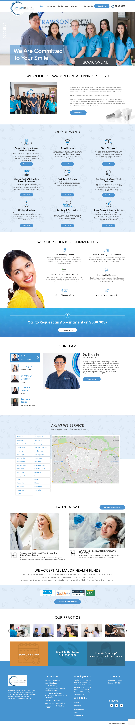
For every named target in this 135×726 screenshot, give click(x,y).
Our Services (63, 6)
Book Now (102, 6)
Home (42, 6)
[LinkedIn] (121, 705)
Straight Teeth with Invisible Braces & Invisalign (55, 689)
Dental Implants (51, 683)
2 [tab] (4, 28)
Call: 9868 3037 (67, 655)
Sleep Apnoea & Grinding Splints (54, 707)
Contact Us (88, 6)
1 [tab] (4, 24)
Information (76, 6)
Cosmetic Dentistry (52, 680)
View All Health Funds (68, 601)
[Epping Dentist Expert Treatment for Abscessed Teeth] (38, 531)
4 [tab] (4, 36)
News (76, 712)
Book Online (67, 330)
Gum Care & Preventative (55, 703)
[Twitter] (116, 705)
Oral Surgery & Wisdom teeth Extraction (56, 697)
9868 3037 (120, 6)
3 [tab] (4, 32)
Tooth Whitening (51, 686)
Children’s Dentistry (52, 700)
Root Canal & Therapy (53, 693)
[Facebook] (111, 705)
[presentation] (8, 631)
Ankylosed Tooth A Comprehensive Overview (97, 551)
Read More (78, 113)
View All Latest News (112, 507)
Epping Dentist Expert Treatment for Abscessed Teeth (38, 554)
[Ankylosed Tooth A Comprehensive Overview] (97, 530)
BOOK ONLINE (96, 62)
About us (51, 6)
